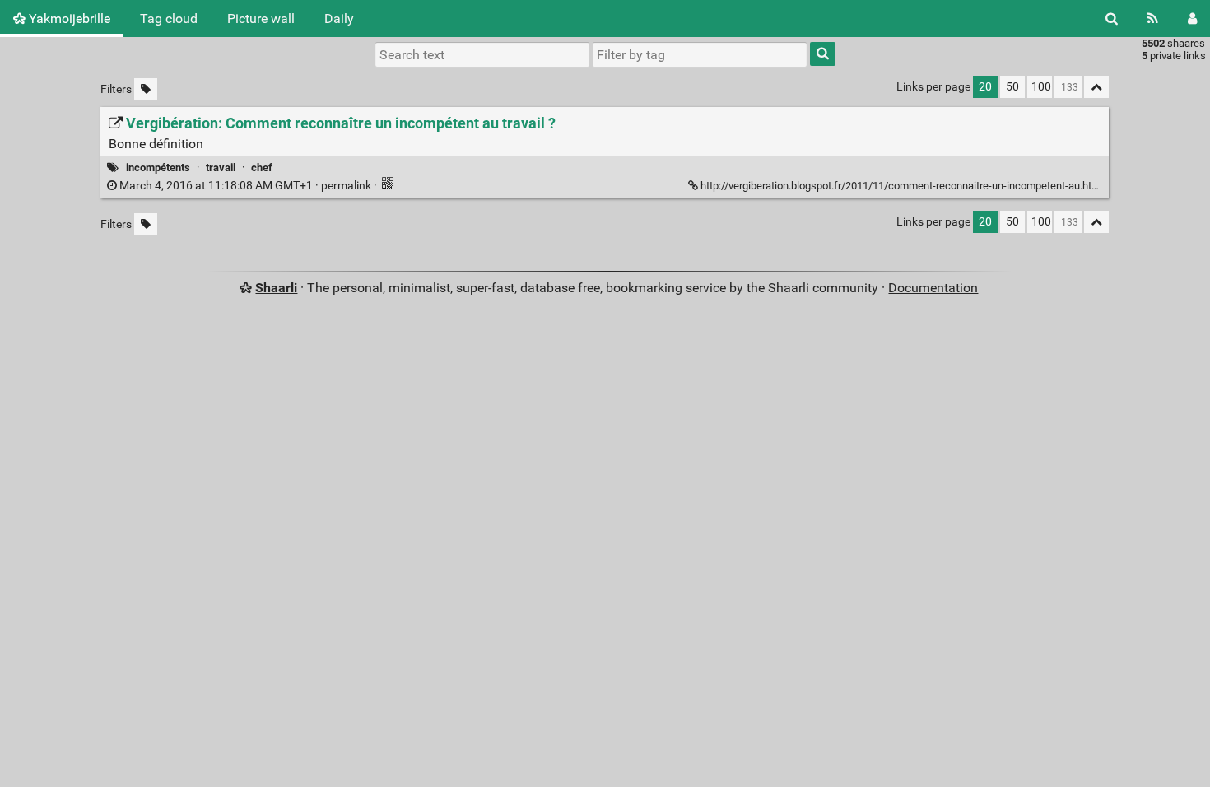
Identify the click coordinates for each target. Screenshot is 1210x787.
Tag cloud (169, 18)
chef (261, 167)
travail (220, 167)
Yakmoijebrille (68, 18)
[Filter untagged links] (145, 89)
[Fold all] (1096, 87)
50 (1012, 87)
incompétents (158, 167)
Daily (339, 18)
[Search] (1111, 18)
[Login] (1192, 18)
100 (1041, 87)
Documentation (933, 288)
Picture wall (261, 18)
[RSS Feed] (1152, 18)
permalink (245, 186)
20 (985, 87)
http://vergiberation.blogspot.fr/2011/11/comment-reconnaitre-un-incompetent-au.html (901, 185)
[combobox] (700, 54)
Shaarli (276, 288)
